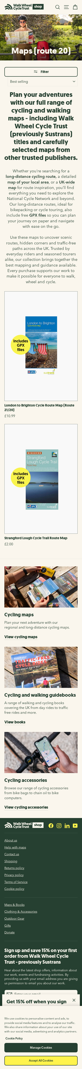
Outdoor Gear (14, 919)
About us (10, 840)
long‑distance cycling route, (31, 176)
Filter (44, 71)
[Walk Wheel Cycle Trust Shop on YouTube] (75, 825)
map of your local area (28, 182)
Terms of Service (16, 882)
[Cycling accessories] (41, 752)
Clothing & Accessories (20, 912)
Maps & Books (14, 905)
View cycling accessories (26, 807)
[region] (41, 1037)
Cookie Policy (14, 1038)
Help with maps (15, 847)
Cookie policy (14, 889)
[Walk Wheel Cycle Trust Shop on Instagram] (59, 825)
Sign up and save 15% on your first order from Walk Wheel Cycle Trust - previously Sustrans (40, 956)
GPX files (37, 215)
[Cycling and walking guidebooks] (41, 667)
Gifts (7, 926)
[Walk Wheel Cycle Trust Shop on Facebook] (51, 825)
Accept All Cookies (41, 1060)
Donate (9, 932)
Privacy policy (14, 875)
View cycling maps (20, 637)
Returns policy (14, 868)
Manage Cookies (41, 1047)
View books (14, 722)
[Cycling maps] (41, 587)
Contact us (11, 854)
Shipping (10, 861)
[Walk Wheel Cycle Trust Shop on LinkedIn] (67, 825)
